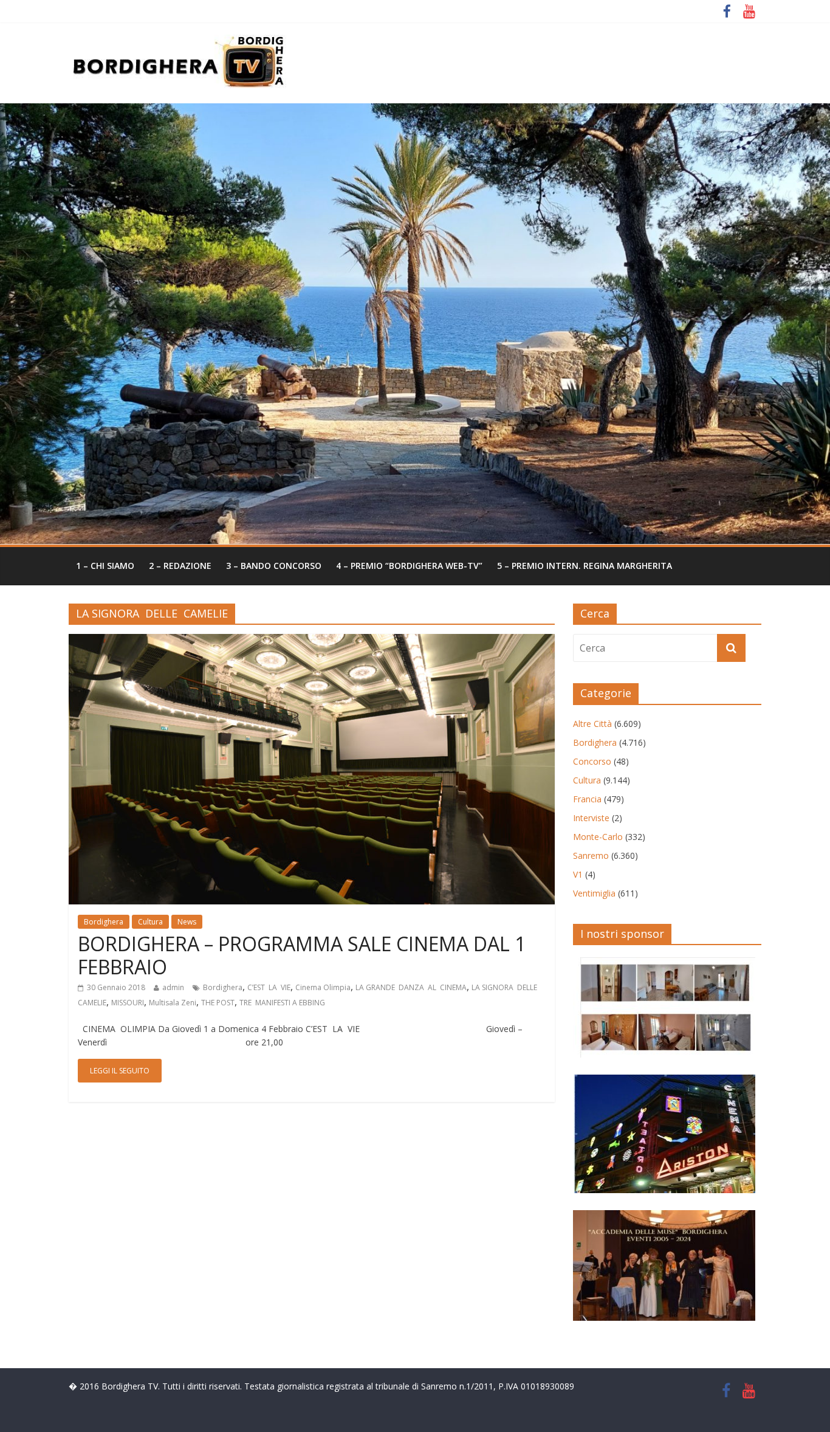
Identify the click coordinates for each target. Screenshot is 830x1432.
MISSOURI (127, 1002)
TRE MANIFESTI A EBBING (282, 1002)
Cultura (150, 922)
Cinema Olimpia (323, 987)
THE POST (218, 1002)
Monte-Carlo (598, 836)
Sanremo (591, 855)
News (186, 922)
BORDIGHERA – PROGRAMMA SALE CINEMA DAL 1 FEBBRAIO (302, 955)
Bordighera (103, 922)
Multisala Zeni (172, 1002)
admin (173, 987)
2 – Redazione (180, 565)
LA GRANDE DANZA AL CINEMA (411, 987)
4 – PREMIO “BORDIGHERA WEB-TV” (409, 565)
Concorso (592, 761)
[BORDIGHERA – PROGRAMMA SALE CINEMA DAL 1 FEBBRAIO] (312, 641)
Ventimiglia (594, 893)
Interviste (591, 818)
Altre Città (592, 723)
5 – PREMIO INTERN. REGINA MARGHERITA (584, 565)
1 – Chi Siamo (105, 565)
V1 (578, 874)
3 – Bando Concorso (273, 565)
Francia (587, 799)
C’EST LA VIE (268, 987)
